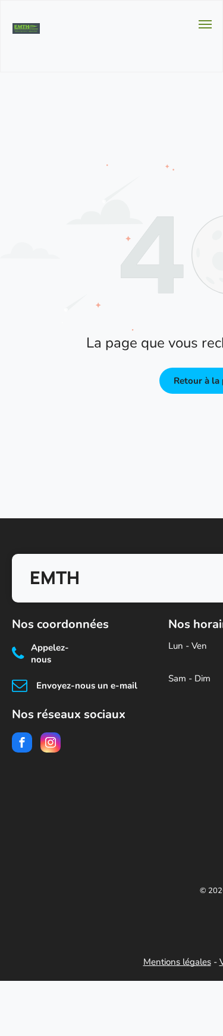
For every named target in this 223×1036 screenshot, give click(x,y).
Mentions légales (177, 962)
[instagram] (50, 744)
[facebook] (22, 744)
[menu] (205, 24)
